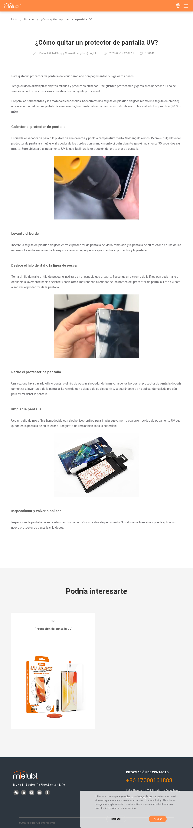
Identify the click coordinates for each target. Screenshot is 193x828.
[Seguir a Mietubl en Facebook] (48, 793)
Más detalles (53, 639)
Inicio (14, 19)
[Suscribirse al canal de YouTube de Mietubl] (32, 793)
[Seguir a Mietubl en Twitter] (24, 793)
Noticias (29, 19)
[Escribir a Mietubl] (40, 793)
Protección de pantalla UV (52, 629)
